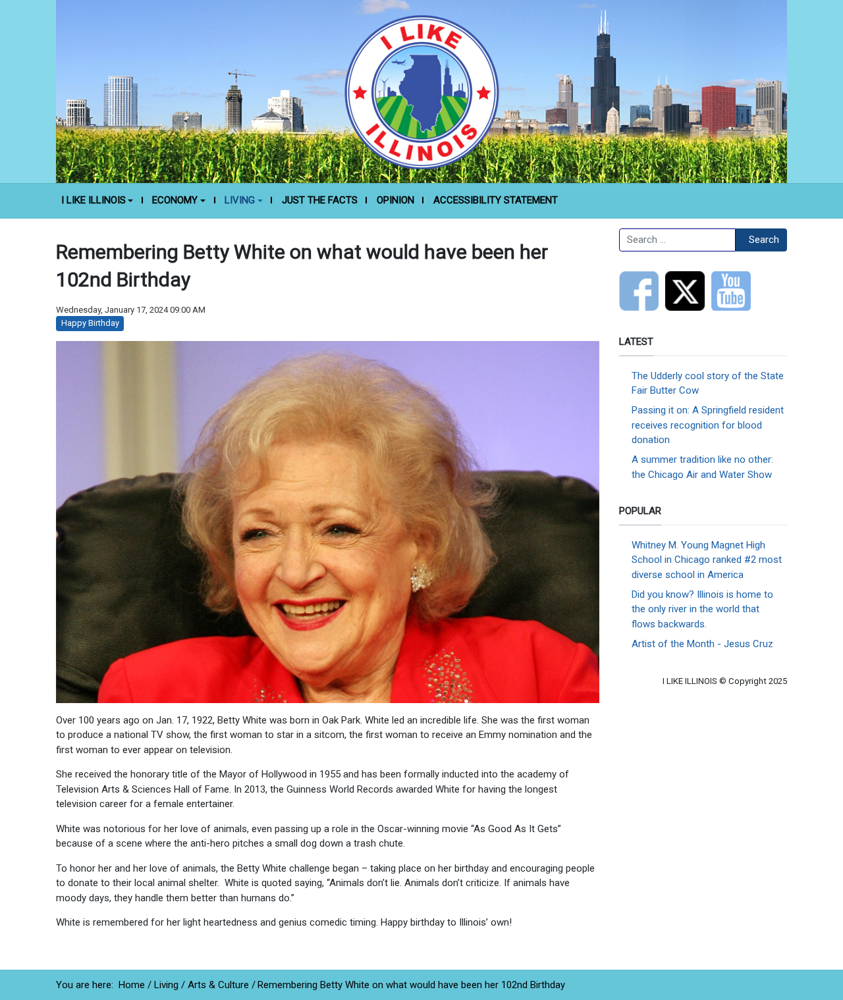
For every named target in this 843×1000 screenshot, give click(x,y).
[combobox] (677, 240)
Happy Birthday (90, 323)
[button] (97, 200)
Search (764, 240)
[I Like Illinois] (421, 91)
